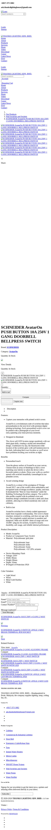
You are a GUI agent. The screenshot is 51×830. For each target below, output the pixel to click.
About (3, 41)
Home (3, 38)
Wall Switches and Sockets (16, 116)
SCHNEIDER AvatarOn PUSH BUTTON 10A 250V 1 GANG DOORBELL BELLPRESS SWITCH (27, 120)
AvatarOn (14, 647)
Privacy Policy (6, 809)
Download (5, 52)
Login (3, 27)
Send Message (7, 612)
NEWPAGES (13, 814)
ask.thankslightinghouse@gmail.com (20, 712)
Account (4, 79)
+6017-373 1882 (12, 708)
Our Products (11, 114)
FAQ (3, 58)
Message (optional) (8, 610)
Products (4, 43)
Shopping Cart (7, 83)
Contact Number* (8, 605)
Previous (4, 626)
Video (3, 50)
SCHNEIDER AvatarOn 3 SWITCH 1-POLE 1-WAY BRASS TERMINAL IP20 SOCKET (22, 631)
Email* (4, 602)
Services (4, 45)
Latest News (6, 56)
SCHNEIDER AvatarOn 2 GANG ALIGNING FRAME (23, 654)
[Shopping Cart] (3, 32)
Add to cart (6, 392)
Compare (25, 397)
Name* (4, 599)
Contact (4, 61)
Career (3, 54)
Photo (3, 47)
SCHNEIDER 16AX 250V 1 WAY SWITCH (19, 661)
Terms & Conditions (21, 809)
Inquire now (18, 401)
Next (3, 639)
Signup (4, 29)
